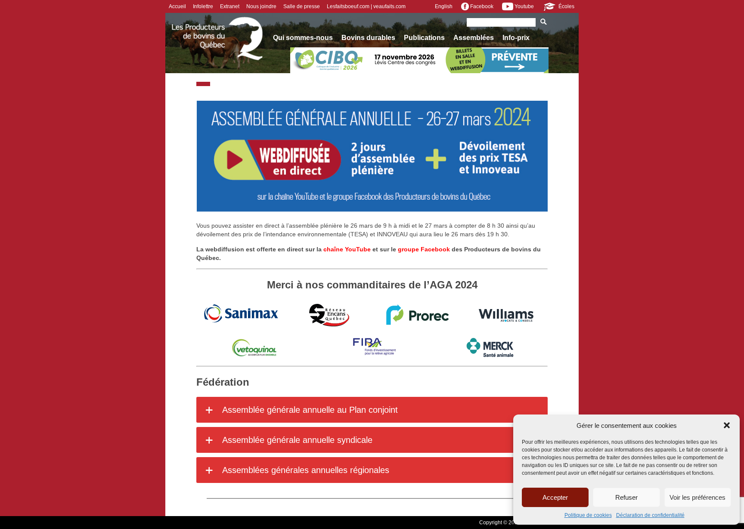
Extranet (229, 6)
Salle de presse (301, 6)
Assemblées (473, 37)
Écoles (565, 6)
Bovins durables (368, 37)
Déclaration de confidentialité (650, 515)
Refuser (626, 497)
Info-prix (516, 37)
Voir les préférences (697, 497)
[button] (726, 425)
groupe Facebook (424, 249)
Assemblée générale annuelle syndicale (296, 440)
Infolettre (203, 6)
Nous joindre (261, 6)
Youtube (523, 6)
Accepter (555, 497)
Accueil (177, 6)
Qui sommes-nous (303, 37)
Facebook (481, 6)
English (444, 6)
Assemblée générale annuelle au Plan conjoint (309, 410)
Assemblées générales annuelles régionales (304, 470)
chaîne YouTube (347, 249)
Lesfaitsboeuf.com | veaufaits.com (366, 6)
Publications (424, 37)
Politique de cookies (588, 515)
